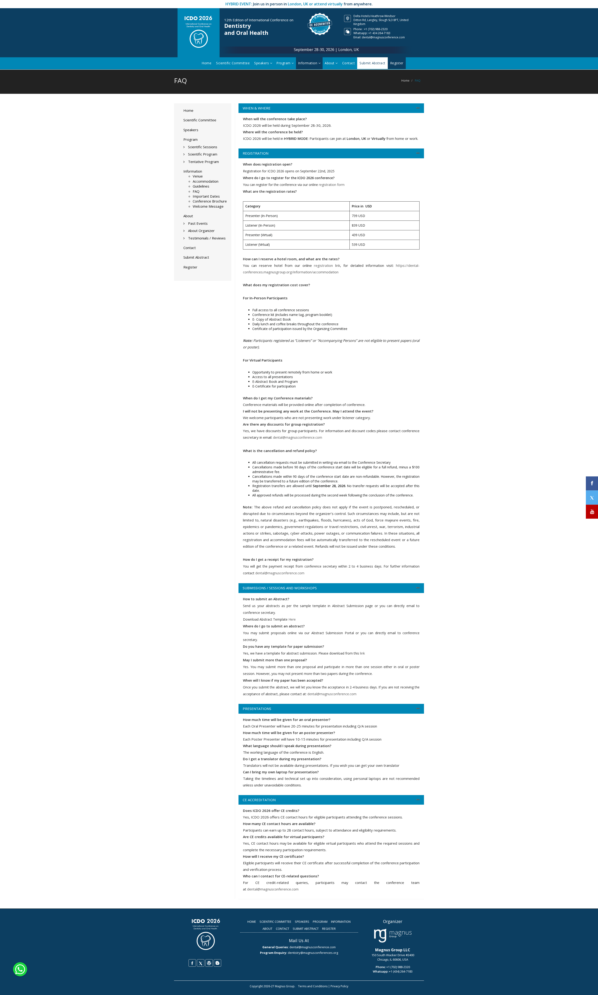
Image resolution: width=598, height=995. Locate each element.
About (330, 63)
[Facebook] (192, 963)
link (362, 653)
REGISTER (329, 928)
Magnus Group (285, 986)
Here (292, 619)
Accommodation (205, 181)
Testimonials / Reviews (207, 238)
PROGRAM (320, 921)
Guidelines (201, 186)
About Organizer (201, 230)
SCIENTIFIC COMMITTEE (275, 921)
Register (190, 267)
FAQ (196, 191)
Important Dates (206, 196)
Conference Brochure (210, 201)
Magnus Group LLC (392, 949)
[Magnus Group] (393, 935)
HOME (251, 921)
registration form (332, 184)
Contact (348, 63)
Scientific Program (202, 154)
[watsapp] (20, 969)
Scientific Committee (233, 63)
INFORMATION (341, 921)
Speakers (262, 63)
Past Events (198, 223)
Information (308, 63)
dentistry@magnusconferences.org (313, 953)
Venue (198, 176)
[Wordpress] (209, 963)
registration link (327, 265)
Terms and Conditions (312, 986)
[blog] (217, 963)
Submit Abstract (196, 257)
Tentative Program (203, 161)
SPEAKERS (302, 921)
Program (284, 63)
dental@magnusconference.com (383, 37)
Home (206, 63)
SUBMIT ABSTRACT (306, 928)
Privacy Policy (339, 986)
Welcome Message (208, 206)
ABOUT (267, 928)
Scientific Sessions (202, 147)
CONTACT (282, 928)
